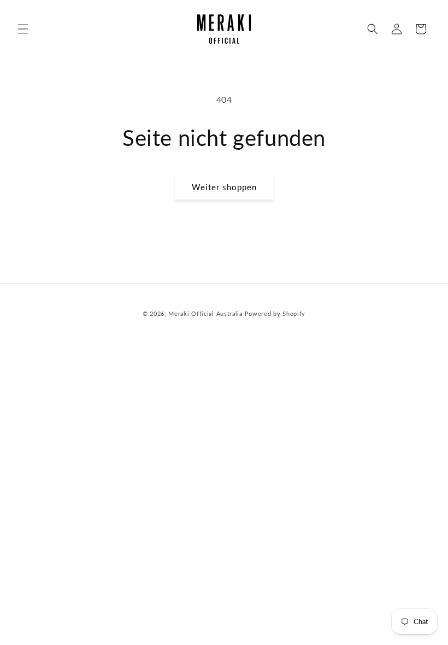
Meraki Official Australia (205, 313)
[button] (23, 29)
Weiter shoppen (224, 187)
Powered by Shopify (275, 313)
